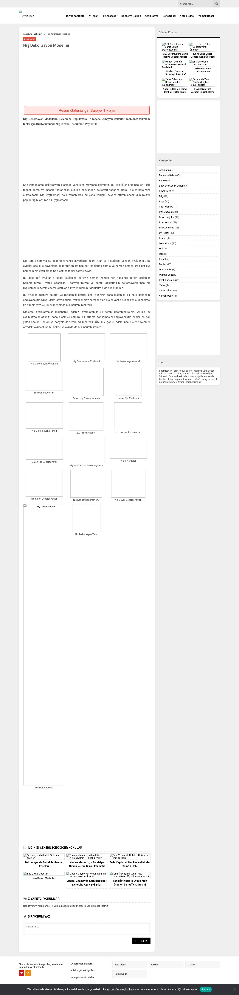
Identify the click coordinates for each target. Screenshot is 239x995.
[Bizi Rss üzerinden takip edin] (28, 973)
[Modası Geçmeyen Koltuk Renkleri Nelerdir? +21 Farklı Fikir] (86, 875)
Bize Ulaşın (120, 964)
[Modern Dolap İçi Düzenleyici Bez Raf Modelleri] (175, 64)
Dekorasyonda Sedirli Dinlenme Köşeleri (44, 864)
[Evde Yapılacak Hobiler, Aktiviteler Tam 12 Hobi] (130, 856)
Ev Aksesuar (110, 15)
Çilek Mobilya (166, 206)
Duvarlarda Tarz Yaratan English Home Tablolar (202, 92)
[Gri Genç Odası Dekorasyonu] (202, 63)
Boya (161, 201)
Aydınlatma (152, 15)
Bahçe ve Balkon (131, 15)
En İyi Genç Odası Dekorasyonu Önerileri (203, 55)
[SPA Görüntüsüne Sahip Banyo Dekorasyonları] (175, 47)
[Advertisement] (86, 78)
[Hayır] (234, 989)
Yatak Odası (187, 15)
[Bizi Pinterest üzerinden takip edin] (21, 973)
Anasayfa (27, 34)
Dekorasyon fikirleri (81, 963)
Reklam (155, 964)
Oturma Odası (166, 274)
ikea (161, 253)
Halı (161, 248)
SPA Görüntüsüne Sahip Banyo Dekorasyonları (175, 55)
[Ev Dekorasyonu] (39, 15)
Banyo (162, 180)
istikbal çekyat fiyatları (82, 970)
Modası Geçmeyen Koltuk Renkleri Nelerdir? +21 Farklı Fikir (86, 882)
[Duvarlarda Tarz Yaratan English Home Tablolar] (202, 82)
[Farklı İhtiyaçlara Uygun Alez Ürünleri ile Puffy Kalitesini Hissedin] (130, 875)
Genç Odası (169, 15)
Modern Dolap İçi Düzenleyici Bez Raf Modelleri (175, 74)
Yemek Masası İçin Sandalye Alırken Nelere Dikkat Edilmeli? (87, 864)
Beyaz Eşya (165, 191)
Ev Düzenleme (166, 227)
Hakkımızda (120, 974)
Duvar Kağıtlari (75, 15)
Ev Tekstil (93, 15)
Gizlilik (191, 964)
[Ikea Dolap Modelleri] (44, 873)
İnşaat (162, 259)
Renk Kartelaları (167, 280)
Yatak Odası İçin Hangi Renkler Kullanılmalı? (175, 90)
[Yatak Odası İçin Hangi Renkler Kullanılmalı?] (175, 82)
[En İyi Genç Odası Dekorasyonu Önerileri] (202, 47)
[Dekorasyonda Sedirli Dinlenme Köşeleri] (44, 856)
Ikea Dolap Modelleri (44, 878)
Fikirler (162, 238)
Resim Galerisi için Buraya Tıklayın (87, 110)
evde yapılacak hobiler (82, 977)
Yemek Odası (206, 15)
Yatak (162, 285)
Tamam (206, 989)
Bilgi (161, 196)
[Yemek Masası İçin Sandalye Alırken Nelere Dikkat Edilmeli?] (86, 856)
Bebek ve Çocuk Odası (171, 185)
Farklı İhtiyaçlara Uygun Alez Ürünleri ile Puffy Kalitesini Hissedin (130, 884)
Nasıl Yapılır (165, 269)
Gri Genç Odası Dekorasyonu (203, 70)
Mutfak (163, 264)
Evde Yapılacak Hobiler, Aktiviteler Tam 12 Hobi (130, 864)
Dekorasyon (39, 34)
